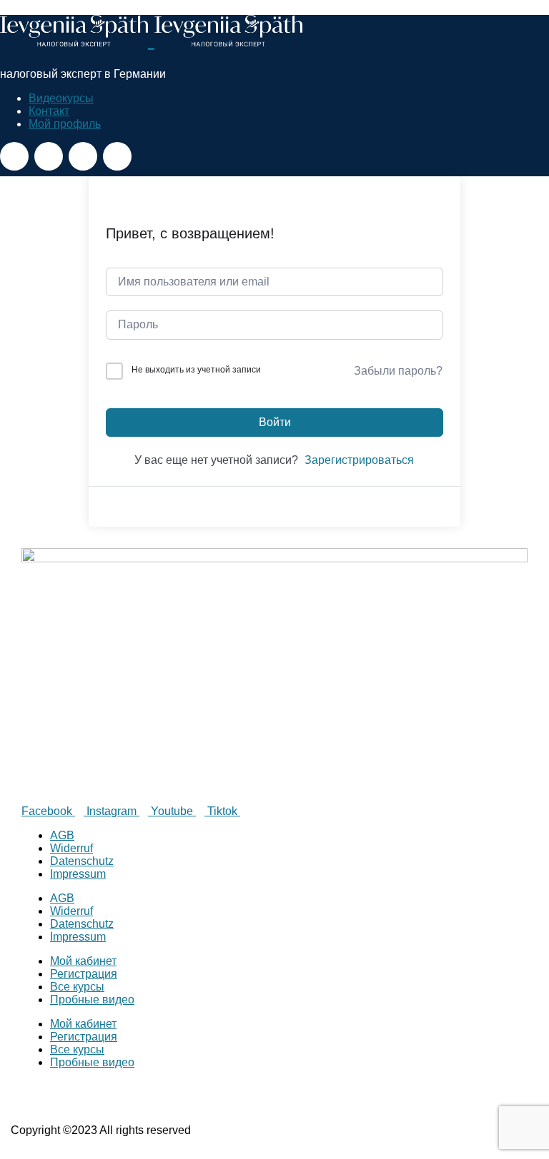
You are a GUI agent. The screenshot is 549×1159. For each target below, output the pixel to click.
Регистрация (83, 974)
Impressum (78, 874)
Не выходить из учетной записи (196, 370)
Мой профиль (65, 124)
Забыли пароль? (398, 371)
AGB (62, 835)
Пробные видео (92, 999)
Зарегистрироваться (359, 460)
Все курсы (77, 987)
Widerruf (71, 848)
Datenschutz (82, 861)
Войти (275, 422)
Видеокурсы (61, 98)
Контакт (49, 111)
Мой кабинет (83, 961)
